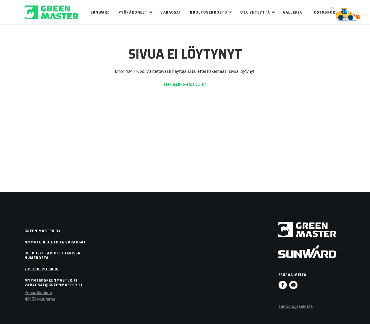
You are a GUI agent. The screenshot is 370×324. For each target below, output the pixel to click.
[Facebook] (282, 285)
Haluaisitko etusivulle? (185, 84)
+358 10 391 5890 (42, 269)
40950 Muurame (40, 299)
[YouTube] (293, 285)
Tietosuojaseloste (295, 306)
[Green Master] (51, 12)
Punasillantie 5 (38, 292)
